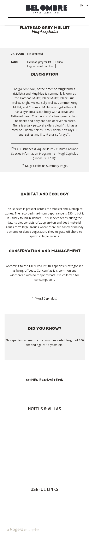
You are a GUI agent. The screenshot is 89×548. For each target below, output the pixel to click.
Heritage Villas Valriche (44, 497)
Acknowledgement (44, 514)
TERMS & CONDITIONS (49, 539)
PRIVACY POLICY (40, 535)
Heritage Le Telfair (44, 421)
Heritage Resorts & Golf (44, 416)
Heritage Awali (44, 425)
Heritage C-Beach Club (44, 510)
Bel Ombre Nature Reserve (44, 506)
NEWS (23, 535)
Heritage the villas (44, 429)
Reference (44, 519)
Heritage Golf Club (44, 501)
